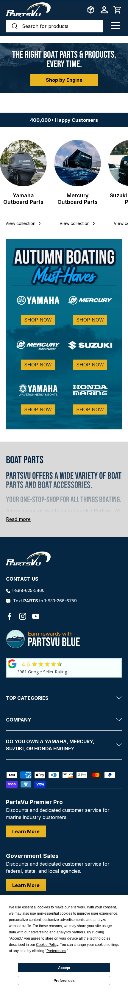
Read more (18, 519)
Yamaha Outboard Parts (23, 198)
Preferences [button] (56, 951)
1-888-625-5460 (28, 590)
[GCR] (12, 664)
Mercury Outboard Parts (77, 198)
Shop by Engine (64, 80)
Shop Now (38, 320)
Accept (64, 968)
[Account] (104, 9)
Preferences (64, 981)
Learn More (26, 831)
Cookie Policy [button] (47, 945)
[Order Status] (90, 9)
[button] (117, 9)
